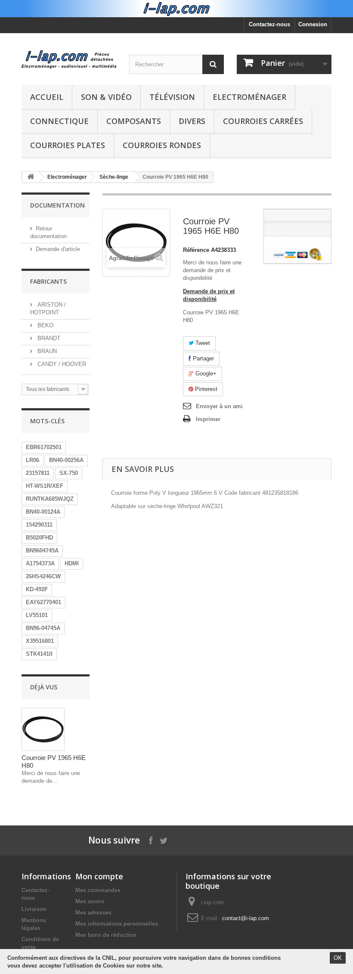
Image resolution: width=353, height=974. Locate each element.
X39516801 (40, 641)
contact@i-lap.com (245, 918)
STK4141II (39, 654)
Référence (196, 250)
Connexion (312, 24)
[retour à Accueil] (30, 177)
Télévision (172, 97)
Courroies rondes (162, 145)
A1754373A (40, 563)
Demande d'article (58, 249)
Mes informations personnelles (116, 924)
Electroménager (249, 97)
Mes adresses (93, 912)
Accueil (46, 97)
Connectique (59, 121)
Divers (192, 121)
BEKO (44, 325)
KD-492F (37, 589)
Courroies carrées (263, 121)
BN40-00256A (66, 460)
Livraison (34, 909)
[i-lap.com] (69, 59)
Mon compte (99, 876)
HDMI (72, 563)
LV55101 (37, 615)
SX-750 (68, 473)
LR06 (32, 460)
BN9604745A (42, 550)
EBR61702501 (44, 447)
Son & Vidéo (106, 97)
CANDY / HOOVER (61, 364)
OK (338, 958)
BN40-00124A (43, 512)
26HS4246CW (43, 576)
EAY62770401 (43, 602)
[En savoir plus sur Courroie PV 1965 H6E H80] (43, 729)
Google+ (205, 373)
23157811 (38, 473)
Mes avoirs (89, 901)
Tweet (202, 343)
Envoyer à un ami (219, 406)
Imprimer (208, 419)
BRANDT (48, 338)
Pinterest (205, 389)
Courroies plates (67, 145)
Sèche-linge (113, 177)
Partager (202, 358)
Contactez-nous (269, 24)
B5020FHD (39, 537)
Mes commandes (98, 890)
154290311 (39, 524)
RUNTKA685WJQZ (50, 499)
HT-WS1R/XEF (44, 486)
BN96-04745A (43, 628)
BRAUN (46, 351)
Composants (133, 121)
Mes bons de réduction (105, 935)
